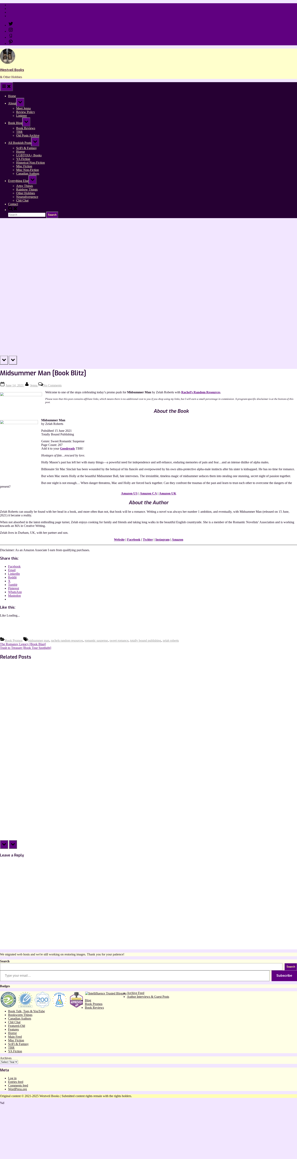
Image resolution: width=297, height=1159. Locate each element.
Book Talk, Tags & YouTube (26, 1011)
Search (4, 961)
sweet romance (119, 640)
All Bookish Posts (19, 142)
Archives (6, 1058)
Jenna (34, 385)
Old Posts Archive (27, 135)
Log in (12, 1078)
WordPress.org (17, 1089)
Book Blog (15, 123)
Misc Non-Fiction (27, 170)
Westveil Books (12, 70)
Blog (88, 1000)
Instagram (162, 539)
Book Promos (13, 640)
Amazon (177, 539)
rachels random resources (67, 640)
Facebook (133, 539)
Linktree (13, 12)
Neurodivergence (27, 196)
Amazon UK (167, 493)
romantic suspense (96, 640)
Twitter (148, 539)
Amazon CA (148, 493)
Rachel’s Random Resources (200, 392)
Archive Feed (135, 993)
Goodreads (67, 448)
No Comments (52, 385)
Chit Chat (22, 200)
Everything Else (18, 181)
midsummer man (38, 640)
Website (119, 539)
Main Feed (15, 1036)
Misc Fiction (24, 166)
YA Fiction (23, 159)
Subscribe (284, 975)
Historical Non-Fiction (30, 162)
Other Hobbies (25, 193)
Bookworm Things (20, 1015)
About (12, 103)
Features (13, 1029)
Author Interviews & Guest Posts (148, 996)
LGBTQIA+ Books (29, 155)
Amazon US (129, 493)
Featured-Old (16, 1025)
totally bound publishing (145, 640)
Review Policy (17, 8)
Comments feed (18, 1085)
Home (12, 5)
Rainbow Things (27, 189)
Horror (20, 151)
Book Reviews (25, 128)
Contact (13, 16)
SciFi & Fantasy (26, 148)
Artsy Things (24, 186)
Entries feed (15, 1082)
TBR (19, 132)
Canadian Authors (27, 173)
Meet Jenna (23, 108)
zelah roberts (171, 640)
